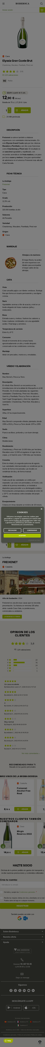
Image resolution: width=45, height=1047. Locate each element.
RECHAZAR (12, 530)
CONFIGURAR (32, 530)
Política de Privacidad (21, 520)
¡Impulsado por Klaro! (34, 540)
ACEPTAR (22, 535)
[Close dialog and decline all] (41, 509)
